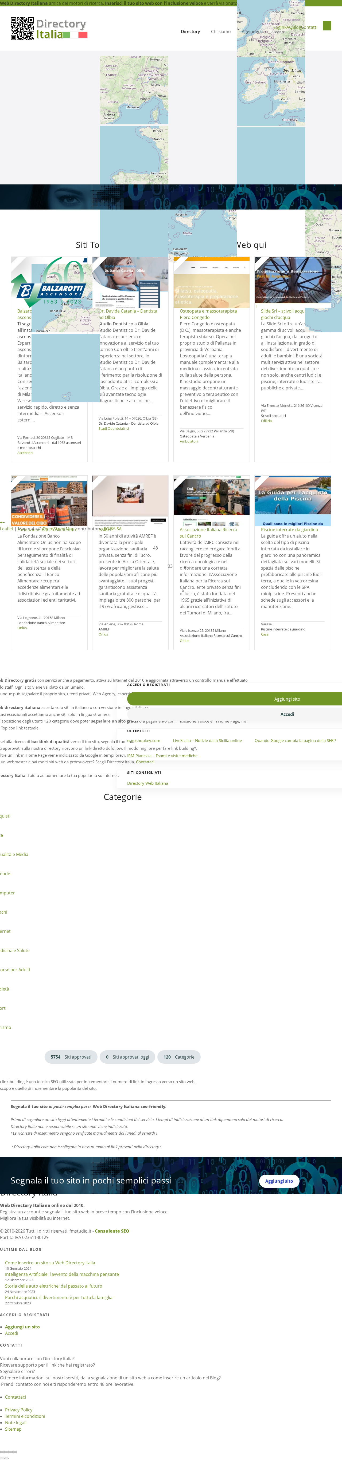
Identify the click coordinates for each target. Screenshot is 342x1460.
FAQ (288, 27)
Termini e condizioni (25, 1416)
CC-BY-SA (112, 529)
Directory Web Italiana (147, 783)
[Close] (2, 1452)
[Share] (6, 1452)
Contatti (309, 27)
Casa (265, 634)
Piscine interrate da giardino (283, 629)
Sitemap (13, 1429)
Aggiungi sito (255, 31)
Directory (190, 31)
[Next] (6, 1458)
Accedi (11, 1333)
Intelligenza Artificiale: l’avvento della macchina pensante (62, 1274)
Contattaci (15, 1397)
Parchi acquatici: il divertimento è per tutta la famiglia (58, 1297)
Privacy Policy (18, 1410)
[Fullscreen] (11, 1452)
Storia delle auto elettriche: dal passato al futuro (53, 1286)
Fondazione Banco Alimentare (41, 622)
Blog (296, 27)
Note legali (15, 1423)
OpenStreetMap (58, 529)
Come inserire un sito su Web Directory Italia (50, 1263)
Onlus (22, 627)
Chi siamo (221, 31)
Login (278, 27)
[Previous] (2, 1458)
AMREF (104, 629)
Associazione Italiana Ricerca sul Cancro (211, 635)
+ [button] (1, 522)
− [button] (3, 522)
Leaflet (6, 529)
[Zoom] (15, 1452)
